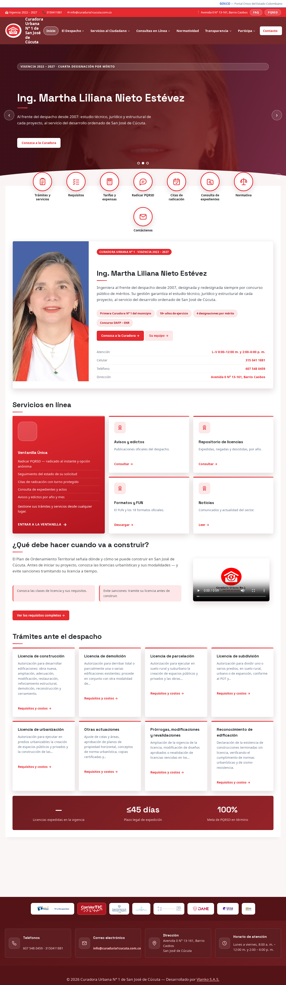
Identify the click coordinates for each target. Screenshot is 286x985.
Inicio (50, 30)
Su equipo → (158, 354)
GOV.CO (225, 4)
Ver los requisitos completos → (41, 634)
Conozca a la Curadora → (120, 354)
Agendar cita (66, 159)
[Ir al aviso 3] (147, 181)
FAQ (256, 12)
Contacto (270, 30)
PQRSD (273, 12)
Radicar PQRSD (33, 159)
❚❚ (278, 196)
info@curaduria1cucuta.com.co (117, 948)
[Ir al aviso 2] (143, 181)
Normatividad (188, 30)
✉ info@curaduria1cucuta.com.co (89, 12)
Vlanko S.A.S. (208, 979)
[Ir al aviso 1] (138, 181)
